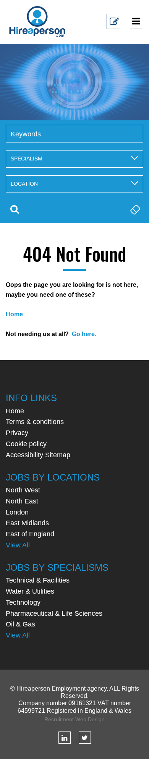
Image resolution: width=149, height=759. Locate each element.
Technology (23, 602)
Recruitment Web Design (74, 719)
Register (114, 27)
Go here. (84, 334)
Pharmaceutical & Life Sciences (54, 613)
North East (22, 501)
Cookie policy (26, 444)
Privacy (17, 433)
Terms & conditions (35, 422)
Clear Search (134, 209)
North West (23, 490)
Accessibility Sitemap (38, 455)
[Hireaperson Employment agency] (37, 21)
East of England (30, 534)
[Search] (14, 209)
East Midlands (27, 523)
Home (15, 411)
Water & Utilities (30, 591)
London (17, 512)
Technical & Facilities (38, 580)
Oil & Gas (20, 624)
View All (18, 545)
